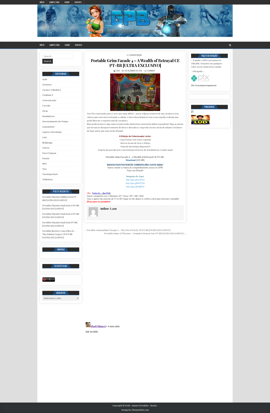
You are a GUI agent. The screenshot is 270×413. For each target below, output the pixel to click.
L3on (118, 70)
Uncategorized (50, 174)
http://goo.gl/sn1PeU (135, 180)
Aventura (47, 84)
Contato (78, 2)
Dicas (45, 111)
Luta (44, 137)
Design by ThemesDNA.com (135, 410)
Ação (44, 79)
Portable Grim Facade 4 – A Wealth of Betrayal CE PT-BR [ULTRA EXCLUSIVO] (135, 63)
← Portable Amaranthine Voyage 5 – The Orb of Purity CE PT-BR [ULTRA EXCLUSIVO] (127, 230)
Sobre (67, 2)
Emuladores (48, 116)
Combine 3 (47, 95)
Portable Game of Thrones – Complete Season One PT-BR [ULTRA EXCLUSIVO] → (145, 233)
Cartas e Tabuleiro (51, 90)
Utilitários (47, 179)
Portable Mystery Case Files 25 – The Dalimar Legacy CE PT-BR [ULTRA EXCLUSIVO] (59, 234)
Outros (45, 148)
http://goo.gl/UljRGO (135, 187)
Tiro (44, 169)
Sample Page (54, 2)
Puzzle (45, 158)
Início (42, 2)
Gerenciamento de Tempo (55, 121)
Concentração (135, 55)
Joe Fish (106, 193)
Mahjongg (47, 143)
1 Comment (151, 70)
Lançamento (48, 127)
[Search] (230, 45)
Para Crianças (49, 153)
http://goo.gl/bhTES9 (135, 183)
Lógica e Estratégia (52, 132)
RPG (44, 164)
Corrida (46, 106)
